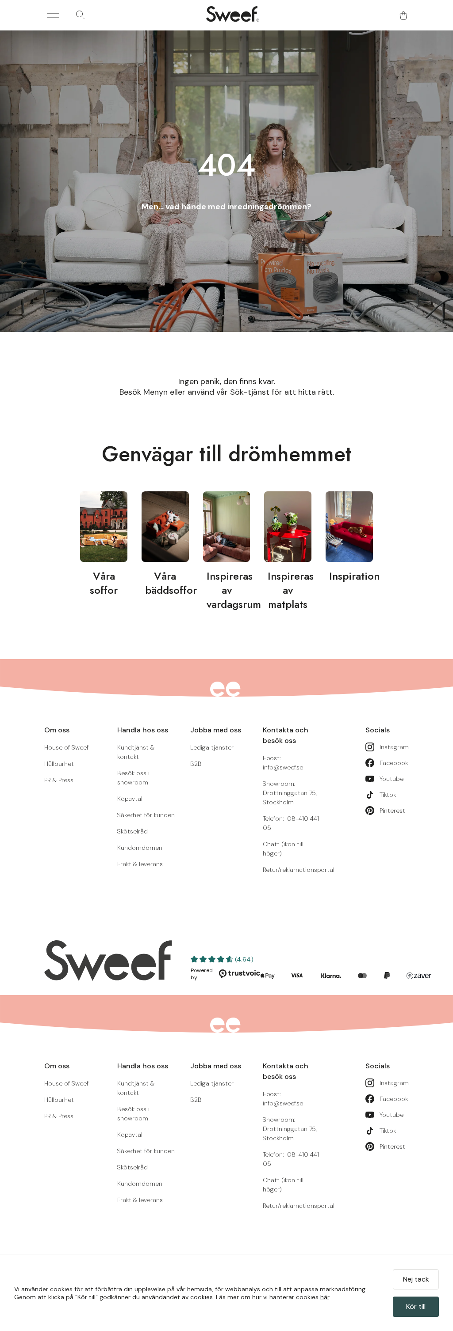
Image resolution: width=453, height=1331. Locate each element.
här (324, 1297)
